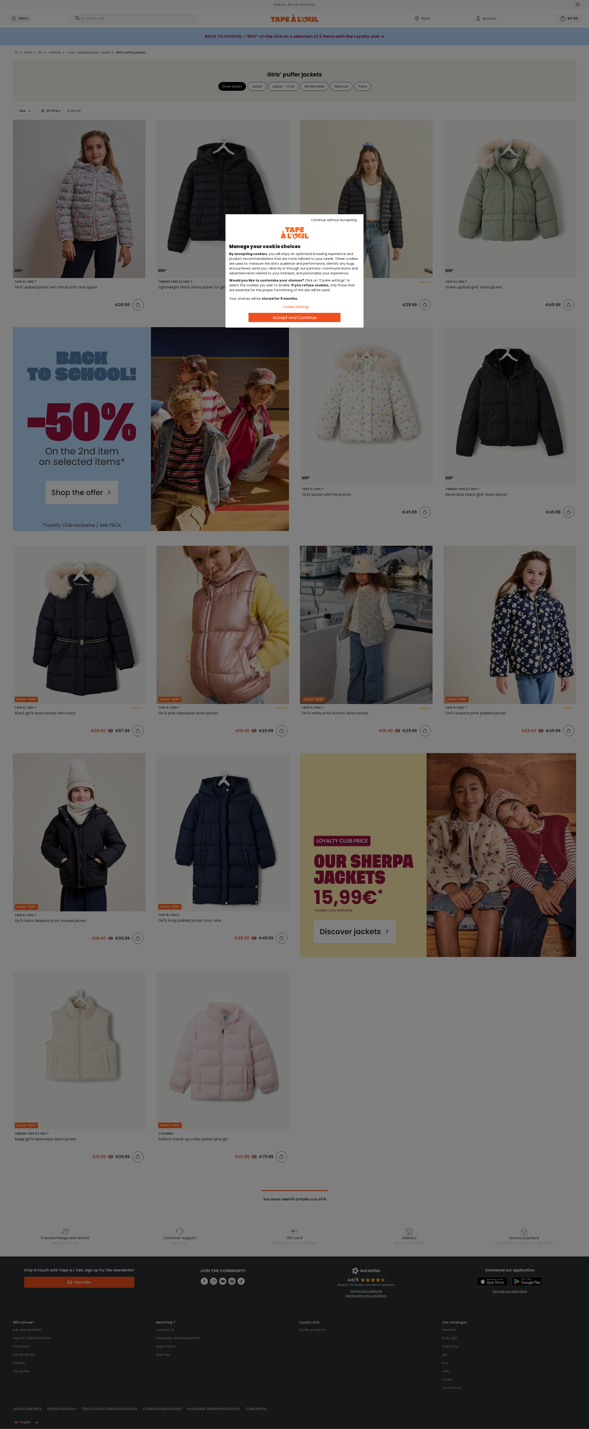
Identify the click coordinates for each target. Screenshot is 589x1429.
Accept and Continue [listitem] (294, 317)
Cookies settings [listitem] (296, 307)
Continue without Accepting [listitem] (334, 220)
